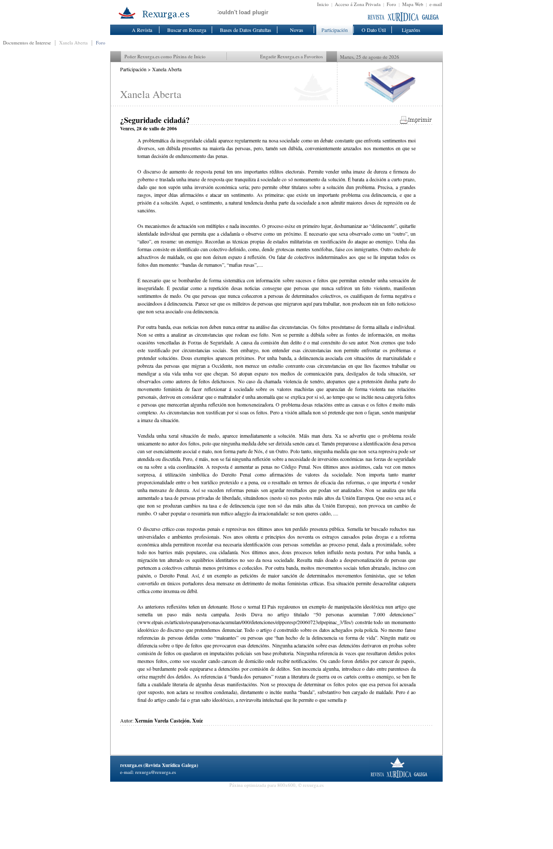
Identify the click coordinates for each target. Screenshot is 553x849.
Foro (391, 4)
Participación (334, 29)
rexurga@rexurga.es (155, 772)
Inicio (323, 4)
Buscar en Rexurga (186, 29)
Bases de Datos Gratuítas (245, 29)
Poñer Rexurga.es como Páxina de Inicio (165, 56)
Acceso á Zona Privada (358, 4)
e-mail (435, 4)
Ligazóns (411, 29)
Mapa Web (412, 4)
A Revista (142, 29)
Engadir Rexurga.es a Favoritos (291, 56)
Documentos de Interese (27, 42)
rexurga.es (131, 765)
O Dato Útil (373, 29)
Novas (296, 29)
